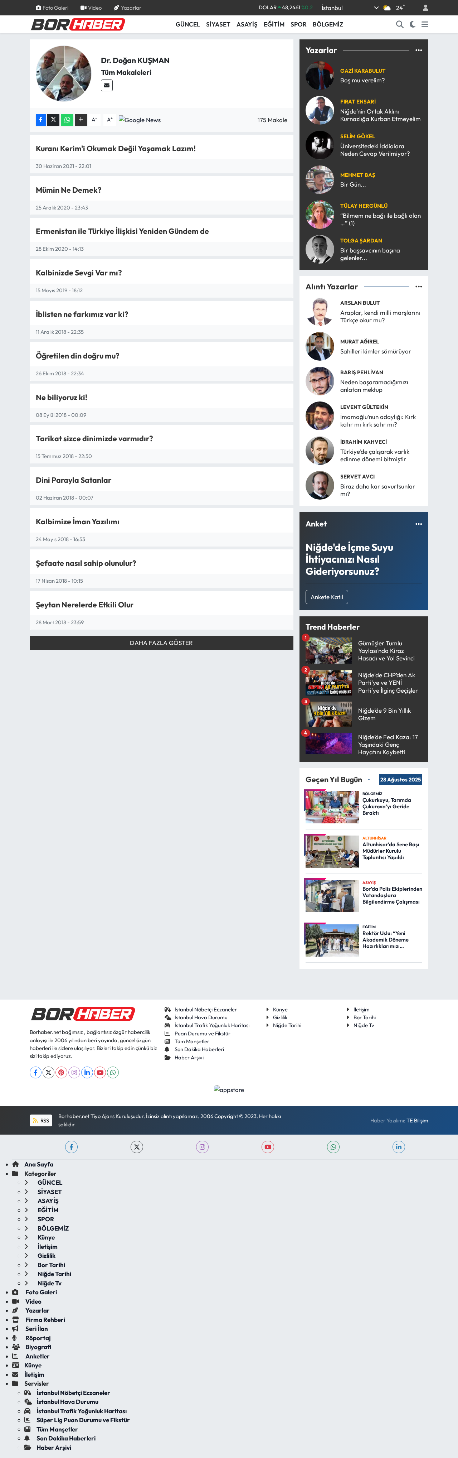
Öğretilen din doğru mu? (78, 356)
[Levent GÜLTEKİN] (320, 415)
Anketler (37, 1356)
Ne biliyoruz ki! (61, 397)
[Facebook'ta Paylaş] (41, 120)
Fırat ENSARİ (358, 101)
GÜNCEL (188, 24)
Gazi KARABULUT (363, 70)
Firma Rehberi (44, 1319)
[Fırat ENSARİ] (320, 109)
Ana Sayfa (38, 1164)
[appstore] (229, 1089)
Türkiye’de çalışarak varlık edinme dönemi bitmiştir (374, 455)
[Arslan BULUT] (320, 310)
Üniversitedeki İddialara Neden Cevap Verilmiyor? (375, 149)
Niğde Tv (364, 1025)
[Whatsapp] (113, 1072)
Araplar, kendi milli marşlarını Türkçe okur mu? (380, 316)
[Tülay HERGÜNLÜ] (320, 213)
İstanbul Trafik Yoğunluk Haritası (212, 1025)
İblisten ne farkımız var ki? (82, 314)
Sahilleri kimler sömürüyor (375, 351)
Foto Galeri (55, 7)
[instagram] (202, 1147)
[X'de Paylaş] (53, 120)
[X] (48, 1072)
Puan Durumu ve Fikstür (202, 1033)
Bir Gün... (353, 184)
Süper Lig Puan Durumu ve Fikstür (83, 1420)
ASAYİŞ (247, 24)
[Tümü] (418, 50)
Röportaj (37, 1338)
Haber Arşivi (189, 1057)
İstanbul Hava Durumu (201, 1017)
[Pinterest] (61, 1072)
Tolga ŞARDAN (361, 240)
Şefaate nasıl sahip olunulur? (86, 563)
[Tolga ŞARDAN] (320, 248)
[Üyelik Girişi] (422, 7)
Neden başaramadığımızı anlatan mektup (374, 385)
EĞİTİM (274, 24)
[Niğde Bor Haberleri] (78, 23)
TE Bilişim (417, 1120)
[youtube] (268, 1147)
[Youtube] (100, 1072)
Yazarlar (131, 7)
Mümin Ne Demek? (69, 190)
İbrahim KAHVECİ (363, 441)
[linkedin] (399, 1147)
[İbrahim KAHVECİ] (320, 449)
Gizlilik (280, 1017)
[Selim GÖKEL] (320, 144)
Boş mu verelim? (362, 80)
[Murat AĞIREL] (320, 345)
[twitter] (137, 1147)
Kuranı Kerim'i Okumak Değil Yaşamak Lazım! (116, 148)
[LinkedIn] (87, 1072)
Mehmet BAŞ (357, 175)
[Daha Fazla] (81, 120)
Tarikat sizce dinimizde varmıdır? (94, 438)
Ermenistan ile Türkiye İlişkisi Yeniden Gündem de (122, 231)
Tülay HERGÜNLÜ (364, 205)
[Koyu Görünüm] (413, 24)
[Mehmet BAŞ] (320, 179)
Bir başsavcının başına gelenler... (370, 253)
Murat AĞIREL (359, 341)
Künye (280, 1009)
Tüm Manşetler (192, 1041)
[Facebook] (36, 1072)
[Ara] (400, 24)
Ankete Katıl (327, 597)
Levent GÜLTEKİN (364, 407)
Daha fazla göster (161, 642)
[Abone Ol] (140, 118)
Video (95, 7)
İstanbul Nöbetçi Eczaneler (206, 1009)
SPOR (299, 24)
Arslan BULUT (360, 302)
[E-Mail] (107, 85)
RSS (44, 1120)
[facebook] (71, 1147)
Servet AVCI (357, 476)
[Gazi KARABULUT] (320, 74)
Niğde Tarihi (287, 1025)
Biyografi (37, 1347)
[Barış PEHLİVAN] (320, 380)
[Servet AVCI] (320, 484)
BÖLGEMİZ (328, 24)
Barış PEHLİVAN (361, 372)
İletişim (362, 1009)
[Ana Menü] (425, 24)
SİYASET (218, 24)
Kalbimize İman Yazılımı (78, 521)
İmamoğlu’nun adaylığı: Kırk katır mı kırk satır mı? (378, 420)
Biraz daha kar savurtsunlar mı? (377, 489)
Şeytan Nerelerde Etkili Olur (84, 605)
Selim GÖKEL (357, 136)
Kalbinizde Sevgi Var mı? (79, 273)
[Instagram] (74, 1072)
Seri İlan (36, 1328)
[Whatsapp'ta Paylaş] (67, 120)
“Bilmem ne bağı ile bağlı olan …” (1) (380, 219)
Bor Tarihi (365, 1017)
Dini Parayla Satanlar (73, 480)
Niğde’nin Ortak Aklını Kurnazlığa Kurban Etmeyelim (380, 114)
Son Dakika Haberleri (199, 1049)
